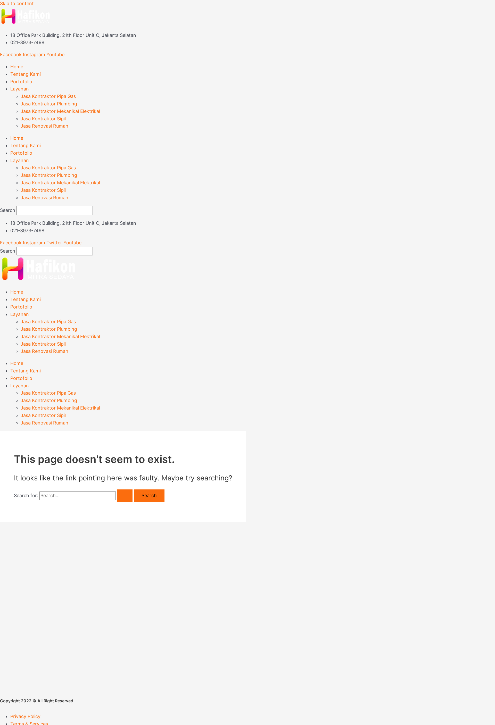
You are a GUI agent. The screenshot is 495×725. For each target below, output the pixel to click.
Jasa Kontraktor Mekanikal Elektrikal (60, 111)
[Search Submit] (125, 495)
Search (7, 210)
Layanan (19, 88)
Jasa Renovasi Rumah (44, 126)
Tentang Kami (25, 74)
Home (16, 66)
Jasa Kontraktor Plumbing (49, 103)
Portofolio (21, 81)
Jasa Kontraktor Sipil (43, 118)
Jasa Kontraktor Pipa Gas (48, 96)
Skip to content (17, 3)
